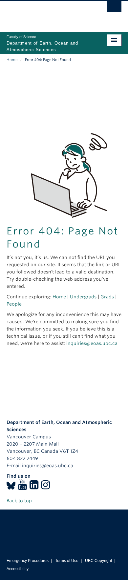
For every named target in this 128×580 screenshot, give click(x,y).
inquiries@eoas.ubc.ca (91, 343)
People (14, 304)
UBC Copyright (98, 560)
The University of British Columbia (47, 13)
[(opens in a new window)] (11, 487)
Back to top (20, 500)
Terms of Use (66, 560)
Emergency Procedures (28, 560)
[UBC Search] (114, 8)
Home (12, 59)
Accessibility (18, 569)
